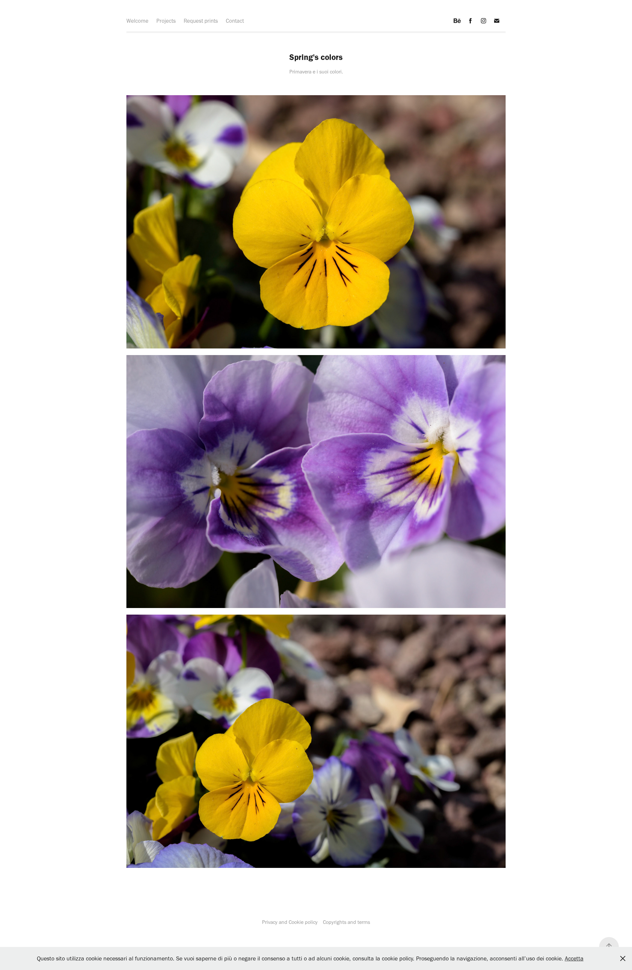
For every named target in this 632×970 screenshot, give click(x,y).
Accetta (574, 958)
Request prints (201, 20)
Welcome (137, 20)
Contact (235, 20)
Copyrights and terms (346, 922)
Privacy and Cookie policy (290, 922)
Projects (166, 20)
